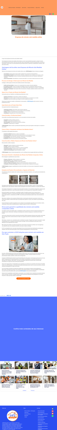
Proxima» (33, 390)
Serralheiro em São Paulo (41, 422)
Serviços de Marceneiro (41, 419)
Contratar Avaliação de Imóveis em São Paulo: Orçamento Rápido (35, 371)
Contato (42, 7)
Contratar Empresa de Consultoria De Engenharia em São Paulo (20, 386)
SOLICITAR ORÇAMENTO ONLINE (23, 278)
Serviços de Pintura (40, 420)
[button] (7, 295)
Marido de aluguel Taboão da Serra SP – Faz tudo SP (43, 414)
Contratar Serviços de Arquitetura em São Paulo (43, 424)
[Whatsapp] (53, 416)
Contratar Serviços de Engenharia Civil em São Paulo (49, 371)
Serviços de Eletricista (41, 412)
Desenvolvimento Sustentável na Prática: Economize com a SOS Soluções (7, 372)
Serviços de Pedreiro (41, 417)
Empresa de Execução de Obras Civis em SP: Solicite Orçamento (7, 386)
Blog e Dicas (38, 7)
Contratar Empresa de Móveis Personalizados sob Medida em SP (35, 386)
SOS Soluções (23, 270)
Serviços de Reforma (31, 7)
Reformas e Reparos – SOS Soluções (15, 7)
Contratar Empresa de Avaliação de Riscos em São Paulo (21, 371)
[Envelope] (53, 414)
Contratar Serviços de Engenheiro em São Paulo (43, 427)
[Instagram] (53, 411)
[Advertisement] (11, 48)
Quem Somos (24, 7)
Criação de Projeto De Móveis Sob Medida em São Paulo (49, 386)
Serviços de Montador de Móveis (42, 416)
